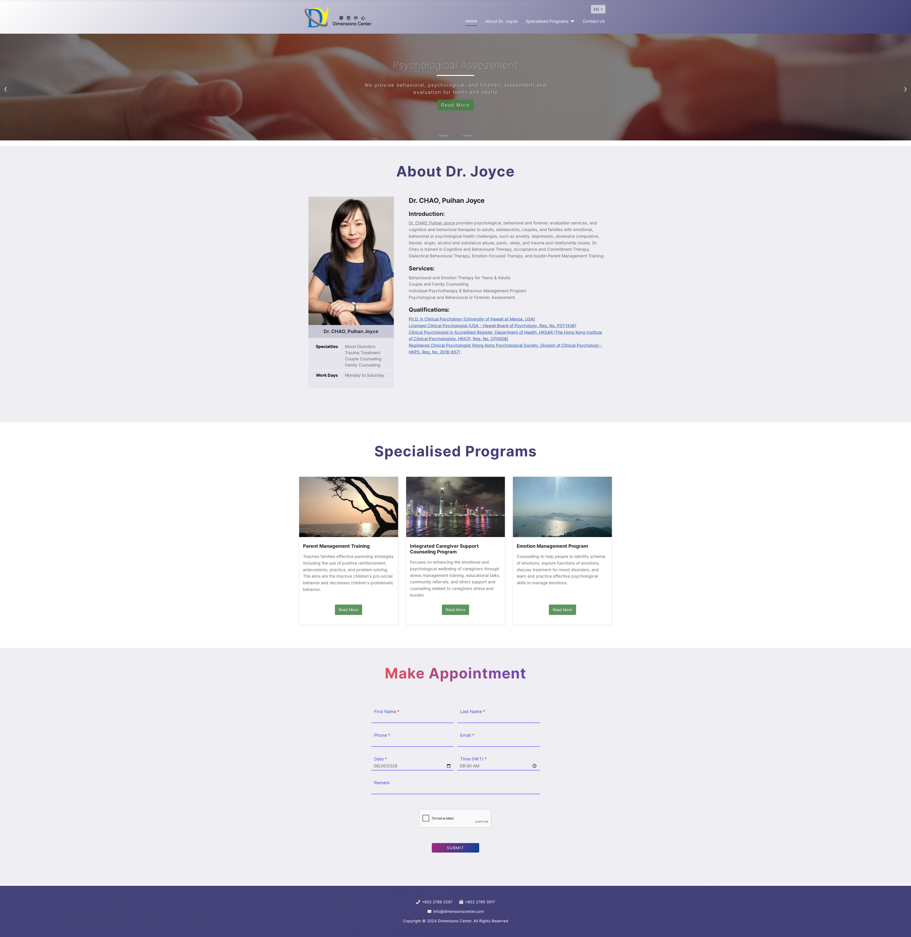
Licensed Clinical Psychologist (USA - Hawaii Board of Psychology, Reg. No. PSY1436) (492, 325)
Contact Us (594, 21)
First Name (387, 711)
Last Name (472, 711)
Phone (382, 735)
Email (467, 735)
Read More (455, 105)
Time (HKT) (473, 758)
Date (380, 758)
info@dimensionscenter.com (458, 911)
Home (471, 21)
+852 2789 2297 (437, 902)
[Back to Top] (902, 928)
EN (597, 9)
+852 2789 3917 (480, 902)
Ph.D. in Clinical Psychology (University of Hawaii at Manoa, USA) (472, 318)
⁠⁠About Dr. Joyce (501, 21)
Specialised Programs (547, 21)
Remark (382, 782)
